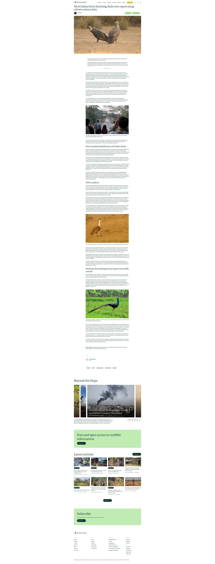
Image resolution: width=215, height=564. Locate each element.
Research (115, 367)
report (120, 74)
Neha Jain (79, 12)
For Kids (110, 541)
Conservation (108, 367)
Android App (128, 550)
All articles (136, 454)
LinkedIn (128, 539)
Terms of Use (94, 548)
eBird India (92, 101)
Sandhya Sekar (92, 359)
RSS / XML (128, 553)
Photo (87, 136)
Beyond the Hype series (133, 419)
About (92, 539)
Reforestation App (112, 544)
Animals (88, 367)
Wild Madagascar (112, 539)
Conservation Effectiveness (114, 548)
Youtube (127, 543)
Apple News (128, 552)
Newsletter (80, 520)
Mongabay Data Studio (113, 550)
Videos (104, 2)
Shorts (123, 2)
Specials (114, 2)
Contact (93, 541)
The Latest (76, 550)
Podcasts (109, 2)
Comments (128, 13)
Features (99, 2)
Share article (136, 13)
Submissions (94, 546)
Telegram (128, 548)
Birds (93, 367)
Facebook (128, 546)
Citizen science (100, 367)
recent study (114, 279)
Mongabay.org (112, 543)
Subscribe (130, 2)
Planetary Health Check (114, 546)
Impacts (93, 543)
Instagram (128, 541)
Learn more (80, 443)
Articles (119, 2)
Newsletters (93, 544)
